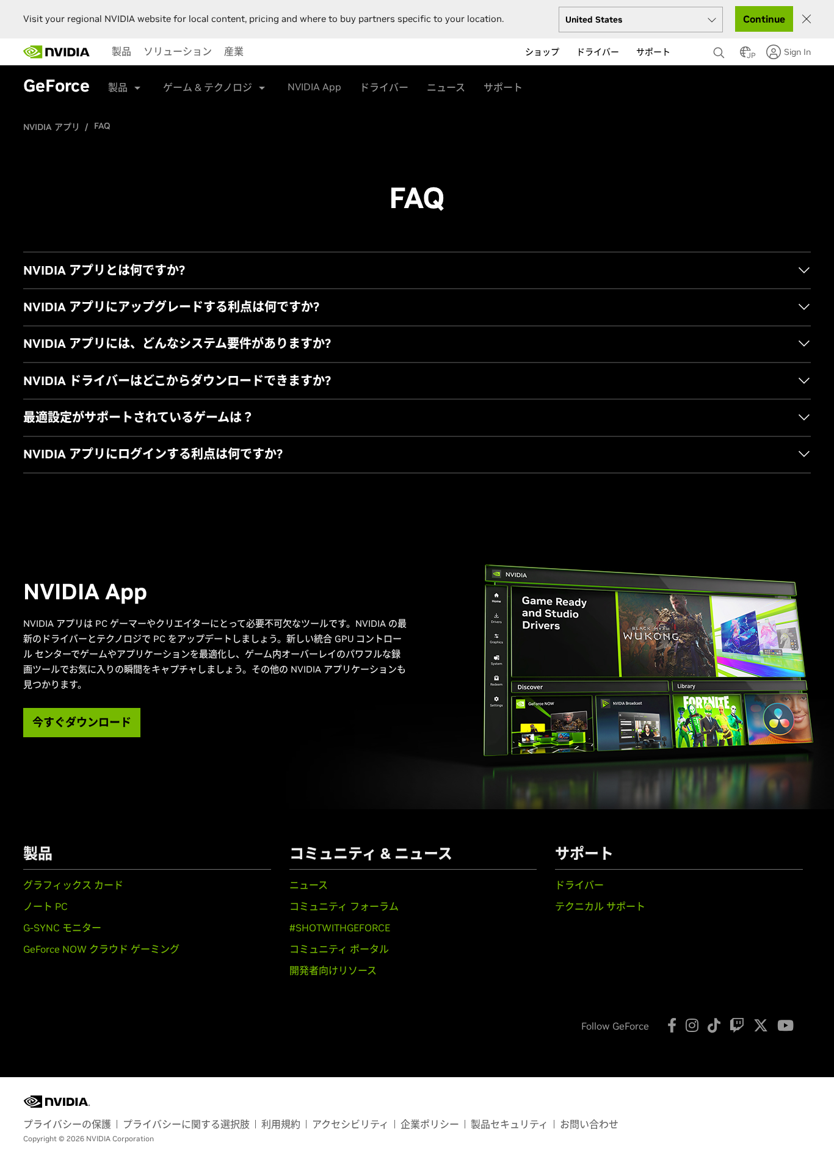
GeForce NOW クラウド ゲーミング (101, 949)
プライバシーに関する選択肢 (186, 1124)
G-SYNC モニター (62, 928)
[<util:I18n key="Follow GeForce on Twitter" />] (760, 1025)
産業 (234, 51)
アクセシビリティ (350, 1124)
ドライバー (384, 87)
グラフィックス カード (73, 885)
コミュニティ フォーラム (344, 906)
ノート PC (45, 906)
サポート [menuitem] (653, 51)
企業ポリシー (430, 1124)
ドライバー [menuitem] (597, 51)
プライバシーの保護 (67, 1124)
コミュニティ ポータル (339, 949)
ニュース (446, 87)
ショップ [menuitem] (542, 51)
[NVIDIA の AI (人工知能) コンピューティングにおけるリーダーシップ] (56, 51)
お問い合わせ (589, 1124)
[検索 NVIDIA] (720, 49)
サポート (503, 87)
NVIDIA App (314, 87)
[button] (745, 55)
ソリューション (177, 51)
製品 (121, 51)
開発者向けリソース (333, 970)
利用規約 (280, 1124)
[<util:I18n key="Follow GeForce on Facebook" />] (671, 1025)
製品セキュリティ (509, 1124)
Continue (764, 19)
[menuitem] (121, 51)
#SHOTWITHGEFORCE (339, 928)
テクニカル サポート (600, 906)
